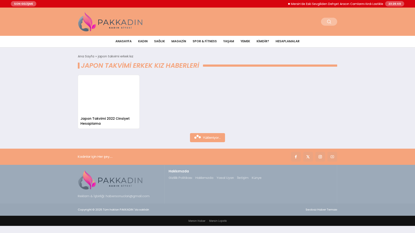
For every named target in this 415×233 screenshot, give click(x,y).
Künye (257, 177)
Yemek (245, 41)
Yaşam (228, 41)
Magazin (178, 41)
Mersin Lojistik (218, 221)
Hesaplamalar (288, 41)
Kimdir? (263, 41)
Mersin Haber (196, 221)
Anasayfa (123, 41)
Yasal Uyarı (225, 177)
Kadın (143, 41)
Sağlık (159, 41)
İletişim (243, 177)
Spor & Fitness (205, 41)
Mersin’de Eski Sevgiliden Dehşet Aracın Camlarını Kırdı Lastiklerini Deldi (339, 4)
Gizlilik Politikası (180, 177)
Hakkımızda (204, 177)
